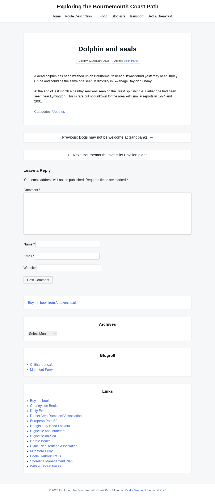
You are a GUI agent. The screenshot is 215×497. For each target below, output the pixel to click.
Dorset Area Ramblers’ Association (56, 416)
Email (29, 256)
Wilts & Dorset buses (45, 466)
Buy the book (40, 401)
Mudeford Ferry (41, 369)
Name (29, 244)
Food (104, 16)
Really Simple (134, 490)
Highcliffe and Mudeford (48, 431)
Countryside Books (44, 406)
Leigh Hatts (131, 60)
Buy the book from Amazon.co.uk (52, 302)
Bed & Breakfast (160, 16)
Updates (58, 111)
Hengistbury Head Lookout (50, 426)
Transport (136, 16)
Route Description (78, 16)
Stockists (118, 16)
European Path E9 (44, 421)
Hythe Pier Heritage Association (53, 446)
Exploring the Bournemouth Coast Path (108, 6)
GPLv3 (161, 490)
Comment (32, 190)
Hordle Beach (40, 441)
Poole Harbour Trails (45, 456)
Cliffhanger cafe (42, 364)
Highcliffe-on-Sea (43, 436)
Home (56, 16)
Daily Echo (38, 411)
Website (30, 268)
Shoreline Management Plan (51, 461)
